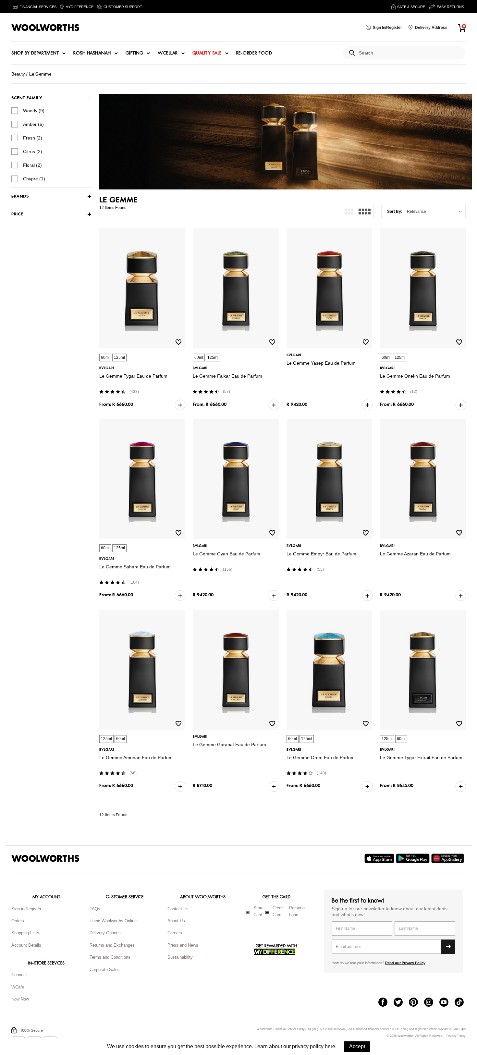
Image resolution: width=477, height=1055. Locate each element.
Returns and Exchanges (112, 945)
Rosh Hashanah (92, 53)
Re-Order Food (254, 53)
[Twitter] (401, 1003)
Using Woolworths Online (113, 920)
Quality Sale (207, 53)
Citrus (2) (32, 151)
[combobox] (409, 53)
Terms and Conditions (110, 957)
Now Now (20, 999)
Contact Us (178, 908)
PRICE (17, 214)
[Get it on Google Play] (413, 858)
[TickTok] (462, 1003)
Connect (19, 974)
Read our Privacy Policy (405, 963)
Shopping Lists (25, 932)
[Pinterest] (416, 1003)
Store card (258, 911)
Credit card (278, 911)
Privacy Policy (456, 1036)
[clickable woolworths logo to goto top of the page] (45, 858)
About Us (176, 920)
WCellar (168, 53)
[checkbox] (14, 110)
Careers (174, 932)
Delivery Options (105, 932)
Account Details (26, 945)
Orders (17, 920)
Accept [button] (357, 1046)
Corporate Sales (105, 969)
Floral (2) (32, 165)
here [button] (330, 1046)
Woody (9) (33, 110)
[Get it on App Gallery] (448, 858)
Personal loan (297, 911)
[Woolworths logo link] (45, 27)
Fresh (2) (32, 137)
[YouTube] (447, 1003)
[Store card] (248, 912)
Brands (20, 196)
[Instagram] (431, 1003)
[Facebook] (386, 1003)
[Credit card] (267, 912)
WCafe (17, 987)
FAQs (95, 908)
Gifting (134, 53)
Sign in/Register (26, 908)
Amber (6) (33, 124)
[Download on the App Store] (380, 858)
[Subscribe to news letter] (448, 947)
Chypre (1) (34, 178)
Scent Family (26, 98)
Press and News (182, 945)
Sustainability (180, 957)
